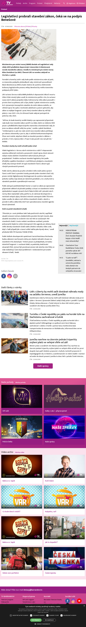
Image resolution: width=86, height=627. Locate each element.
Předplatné (48, 3)
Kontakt (47, 596)
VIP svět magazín (28, 600)
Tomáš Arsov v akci (29, 602)
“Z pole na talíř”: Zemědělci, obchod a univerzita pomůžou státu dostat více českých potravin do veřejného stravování (73, 264)
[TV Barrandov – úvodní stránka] (7, 3)
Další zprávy (43, 366)
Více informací (44, 612)
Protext (39, 3)
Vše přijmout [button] (36, 620)
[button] (43, 624)
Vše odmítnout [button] (49, 620)
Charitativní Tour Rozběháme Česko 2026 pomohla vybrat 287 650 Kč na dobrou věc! (74, 249)
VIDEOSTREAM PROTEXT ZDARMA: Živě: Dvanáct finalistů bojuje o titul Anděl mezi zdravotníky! (74, 235)
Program (32, 3)
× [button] (84, 606)
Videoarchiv (5, 602)
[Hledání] (64, 3)
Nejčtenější (73, 226)
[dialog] (43, 615)
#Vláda (28, 26)
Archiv (25, 3)
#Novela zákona (19, 26)
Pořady (18, 3)
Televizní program (7, 600)
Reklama (57, 3)
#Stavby (34, 26)
